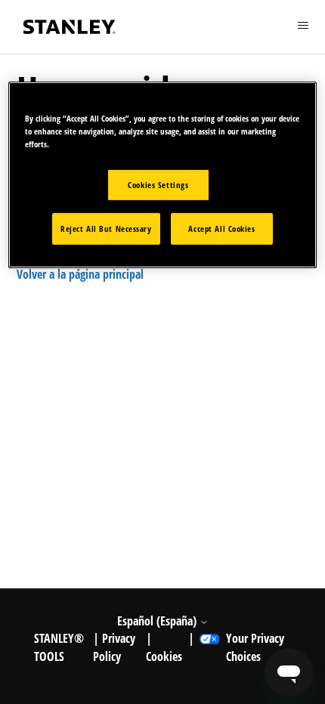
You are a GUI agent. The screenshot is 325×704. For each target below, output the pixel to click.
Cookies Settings (158, 184)
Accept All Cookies (221, 228)
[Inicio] (69, 27)
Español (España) (158, 621)
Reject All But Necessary (106, 228)
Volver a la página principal (80, 274)
